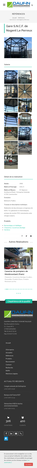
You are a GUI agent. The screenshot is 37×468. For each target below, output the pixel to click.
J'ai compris (28, 464)
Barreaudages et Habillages (13, 225)
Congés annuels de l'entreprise (15, 386)
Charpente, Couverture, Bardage (14, 227)
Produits (9, 358)
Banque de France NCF (12, 395)
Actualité (9, 352)
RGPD (8, 370)
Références (21, 18)
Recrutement (10, 361)
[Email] (31, 236)
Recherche (9, 367)
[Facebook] (22, 236)
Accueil (14, 18)
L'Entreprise (10, 349)
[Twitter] (26, 236)
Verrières (7, 230)
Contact (9, 364)
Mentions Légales (12, 373)
